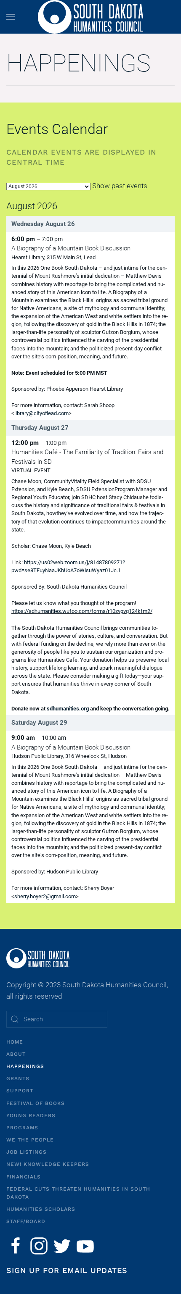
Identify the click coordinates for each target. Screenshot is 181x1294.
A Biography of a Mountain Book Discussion (70, 248)
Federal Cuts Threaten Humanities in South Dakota (78, 1193)
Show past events (119, 185)
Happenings (25, 1066)
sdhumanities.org (68, 708)
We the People (30, 1140)
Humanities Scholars (40, 1209)
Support (19, 1091)
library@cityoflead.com (41, 413)
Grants (17, 1078)
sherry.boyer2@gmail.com (45, 896)
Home (14, 1042)
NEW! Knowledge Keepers (47, 1164)
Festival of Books (35, 1103)
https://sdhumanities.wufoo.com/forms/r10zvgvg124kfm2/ (81, 611)
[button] (10, 17)
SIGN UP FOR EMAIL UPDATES (67, 1270)
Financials (23, 1177)
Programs (22, 1128)
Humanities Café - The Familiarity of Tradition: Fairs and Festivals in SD (87, 457)
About (16, 1054)
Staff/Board (25, 1221)
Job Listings (26, 1152)
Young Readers (31, 1115)
